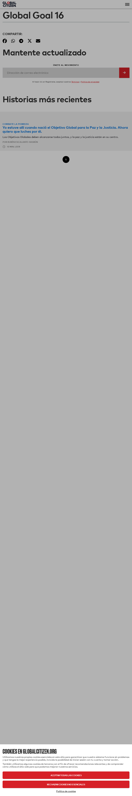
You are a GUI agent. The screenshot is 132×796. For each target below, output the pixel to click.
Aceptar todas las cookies (66, 775)
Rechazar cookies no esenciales (66, 784)
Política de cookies (66, 791)
